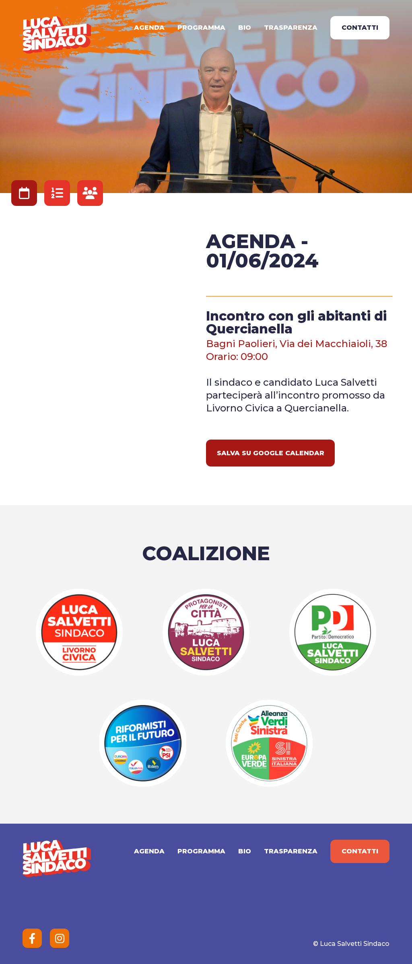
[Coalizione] (90, 193)
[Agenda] (24, 193)
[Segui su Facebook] (32, 938)
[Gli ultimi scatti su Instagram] (59, 938)
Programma (201, 27)
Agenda (149, 27)
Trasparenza (290, 27)
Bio (244, 27)
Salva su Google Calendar (270, 453)
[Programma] (57, 193)
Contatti (360, 27)
